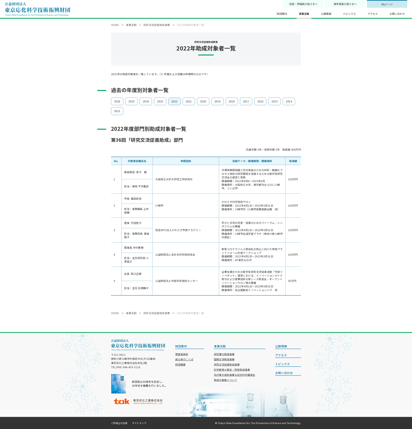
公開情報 (326, 14)
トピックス (349, 14)
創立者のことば (184, 359)
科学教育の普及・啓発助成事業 (232, 370)
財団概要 (180, 364)
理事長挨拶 (181, 354)
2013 (117, 111)
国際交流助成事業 (224, 359)
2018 (232, 101)
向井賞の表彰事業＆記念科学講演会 (234, 375)
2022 (174, 101)
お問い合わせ (397, 14)
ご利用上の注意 (119, 423)
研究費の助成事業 (224, 354)
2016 (260, 101)
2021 (189, 101)
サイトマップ (139, 423)
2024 (146, 101)
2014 (289, 101)
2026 (117, 101)
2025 (131, 101)
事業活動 (304, 14)
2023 (160, 101)
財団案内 (282, 14)
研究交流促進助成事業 (227, 364)
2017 (246, 101)
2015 (275, 101)
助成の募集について (225, 380)
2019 (217, 101)
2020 (203, 101)
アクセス (373, 14)
